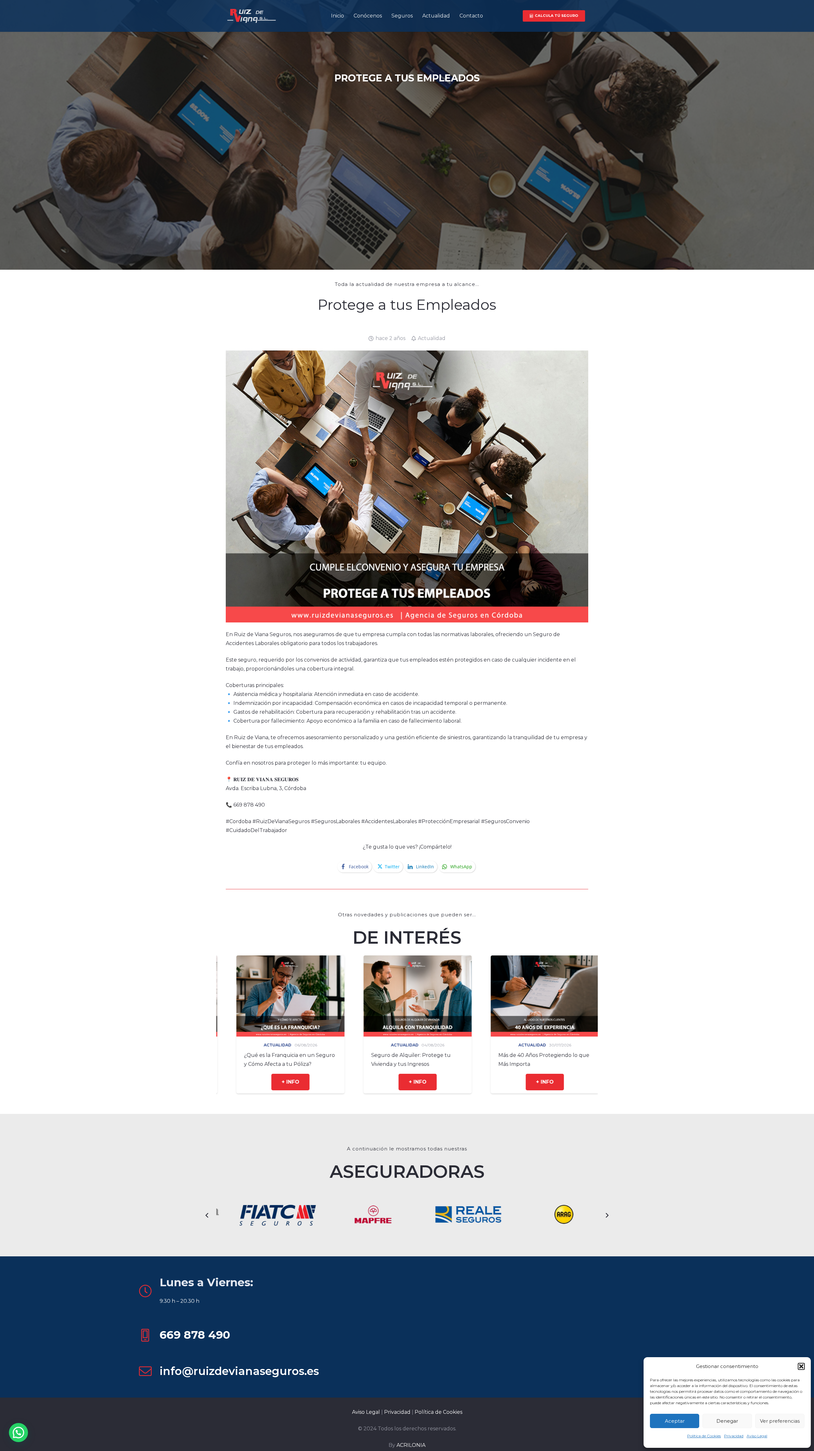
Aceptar (675, 1421)
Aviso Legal (757, 1436)
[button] (801, 1366)
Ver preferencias (780, 1421)
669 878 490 (195, 1335)
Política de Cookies (704, 1436)
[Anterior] (207, 1215)
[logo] (251, 16)
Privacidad (733, 1436)
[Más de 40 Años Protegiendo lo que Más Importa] (280, 960)
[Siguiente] (607, 1215)
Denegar (727, 1421)
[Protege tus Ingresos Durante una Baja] (407, 960)
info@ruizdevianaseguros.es (239, 1371)
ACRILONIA (411, 1445)
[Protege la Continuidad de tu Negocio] (534, 960)
